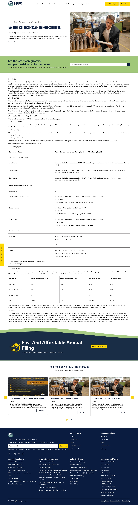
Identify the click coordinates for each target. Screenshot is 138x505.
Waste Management (72, 4)
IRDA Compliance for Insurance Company (20, 473)
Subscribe (63, 446)
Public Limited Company (77, 475)
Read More (41, 411)
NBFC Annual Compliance (15, 464)
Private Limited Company (77, 462)
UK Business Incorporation (47, 462)
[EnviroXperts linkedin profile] (19, 454)
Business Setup (41, 4)
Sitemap (103, 449)
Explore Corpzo (85, 4)
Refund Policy (126, 501)
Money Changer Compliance (16, 470)
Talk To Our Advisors (99, 346)
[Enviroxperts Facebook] (9, 454)
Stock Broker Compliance (15, 484)
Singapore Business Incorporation (49, 464)
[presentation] (5, 397)
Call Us (73, 436)
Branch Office (74, 481)
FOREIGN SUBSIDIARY (45, 467)
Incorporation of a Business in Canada (50, 475)
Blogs (15, 22)
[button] (66, 419)
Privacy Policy (105, 501)
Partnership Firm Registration (78, 467)
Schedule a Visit (76, 446)
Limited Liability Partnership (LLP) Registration (84, 470)
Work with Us (75, 449)
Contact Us (104, 439)
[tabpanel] (69, 397)
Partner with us (105, 446)
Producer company (75, 464)
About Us (104, 436)
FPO (9, 475)
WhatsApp (74, 439)
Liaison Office (74, 484)
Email (72, 442)
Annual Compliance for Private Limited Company (22, 481)
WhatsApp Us (113, 4)
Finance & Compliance (55, 4)
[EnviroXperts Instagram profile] (14, 454)
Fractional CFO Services (15, 462)
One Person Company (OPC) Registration (82, 473)
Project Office (74, 478)
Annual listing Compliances (16, 467)
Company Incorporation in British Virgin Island (52, 490)
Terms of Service (115, 501)
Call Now (125, 4)
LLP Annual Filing (13, 478)
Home (10, 22)
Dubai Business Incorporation (47, 487)
